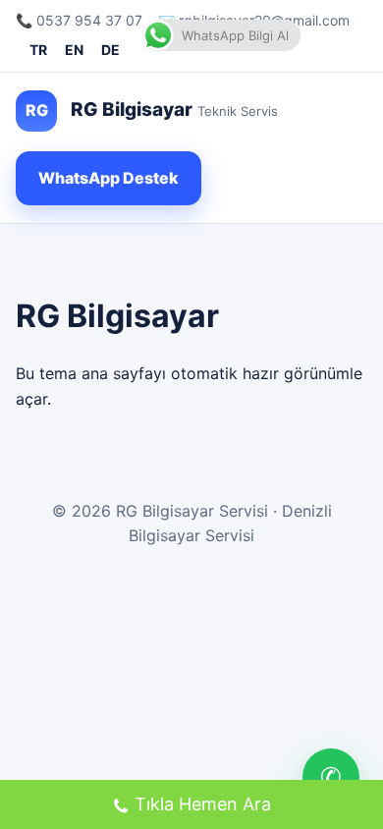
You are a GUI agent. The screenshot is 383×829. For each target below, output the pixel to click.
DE (110, 49)
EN (74, 49)
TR (38, 49)
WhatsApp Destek (108, 178)
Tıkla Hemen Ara (203, 804)
